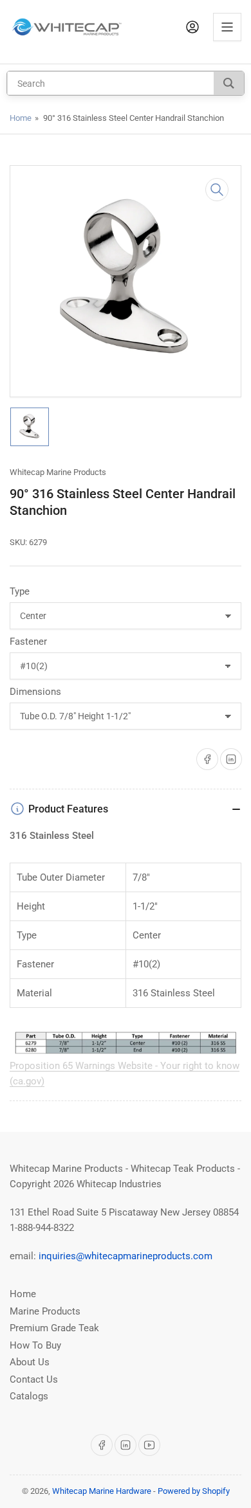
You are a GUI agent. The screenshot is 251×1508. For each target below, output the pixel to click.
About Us (30, 1362)
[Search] (229, 83)
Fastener (28, 641)
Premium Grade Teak (54, 1328)
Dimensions (35, 691)
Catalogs (29, 1396)
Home (21, 118)
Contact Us (34, 1379)
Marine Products (45, 1311)
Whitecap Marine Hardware (101, 1491)
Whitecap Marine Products (58, 472)
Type (20, 591)
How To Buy (35, 1345)
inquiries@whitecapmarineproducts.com (125, 1256)
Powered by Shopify (194, 1491)
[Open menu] (227, 27)
